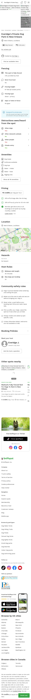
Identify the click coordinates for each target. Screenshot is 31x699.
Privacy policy (5, 481)
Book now (23, 695)
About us (4, 470)
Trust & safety (6, 474)
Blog (2, 513)
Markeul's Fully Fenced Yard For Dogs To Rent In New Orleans (12, 387)
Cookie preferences (7, 484)
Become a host (6, 506)
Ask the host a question (11, 351)
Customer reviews (7, 509)
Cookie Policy (17, 691)
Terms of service (6, 477)
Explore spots (5, 499)
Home (3, 495)
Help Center (5, 488)
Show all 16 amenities (10, 179)
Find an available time (11, 61)
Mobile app (5, 516)
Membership (5, 502)
